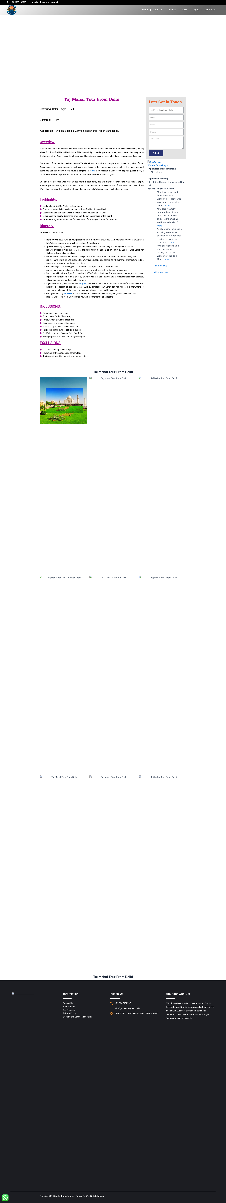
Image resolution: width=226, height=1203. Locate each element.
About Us (157, 9)
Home (145, 9)
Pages (196, 9)
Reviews (172, 9)
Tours (184, 9)
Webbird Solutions (95, 1196)
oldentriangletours (65, 1196)
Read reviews (160, 265)
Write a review (161, 272)
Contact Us (210, 9)
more (167, 205)
